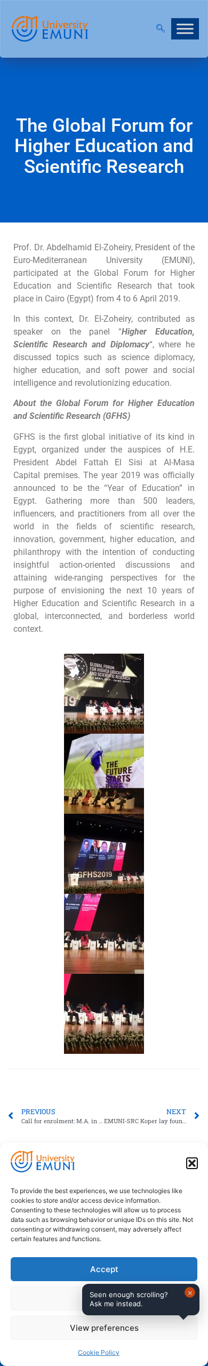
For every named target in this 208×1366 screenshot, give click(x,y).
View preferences (104, 1328)
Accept (104, 1269)
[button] (192, 1163)
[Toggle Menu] (185, 28)
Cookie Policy (98, 1352)
